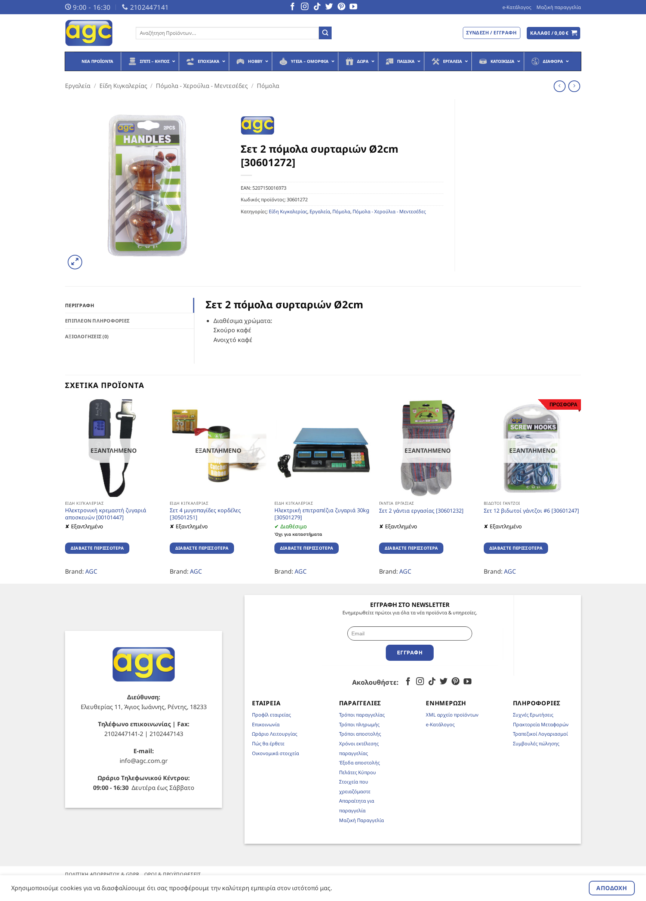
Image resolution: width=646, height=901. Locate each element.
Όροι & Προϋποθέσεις (172, 874)
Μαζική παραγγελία (558, 7)
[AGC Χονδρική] (94, 33)
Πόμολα (268, 86)
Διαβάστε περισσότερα (97, 548)
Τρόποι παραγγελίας (362, 714)
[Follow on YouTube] (353, 7)
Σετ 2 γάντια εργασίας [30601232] (421, 510)
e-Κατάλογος (516, 7)
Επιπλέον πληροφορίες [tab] (97, 320)
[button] (554, 33)
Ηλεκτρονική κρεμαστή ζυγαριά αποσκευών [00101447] (105, 514)
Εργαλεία (77, 86)
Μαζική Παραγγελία (361, 820)
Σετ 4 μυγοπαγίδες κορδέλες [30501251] (205, 514)
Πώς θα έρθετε (268, 743)
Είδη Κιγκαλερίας (123, 86)
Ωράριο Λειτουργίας (274, 733)
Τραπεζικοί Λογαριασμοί (540, 733)
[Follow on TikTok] (317, 7)
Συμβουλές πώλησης (536, 743)
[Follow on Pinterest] (341, 7)
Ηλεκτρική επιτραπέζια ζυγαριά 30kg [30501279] (321, 514)
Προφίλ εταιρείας (271, 714)
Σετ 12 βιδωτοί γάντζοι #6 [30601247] (531, 510)
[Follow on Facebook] (292, 7)
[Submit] (325, 33)
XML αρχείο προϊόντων (452, 714)
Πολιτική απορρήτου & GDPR (102, 874)
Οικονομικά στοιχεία (275, 753)
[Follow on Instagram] (304, 7)
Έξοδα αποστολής (359, 762)
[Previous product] (574, 86)
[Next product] (559, 86)
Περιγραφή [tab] (79, 305)
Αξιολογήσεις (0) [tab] (86, 336)
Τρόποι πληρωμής (359, 724)
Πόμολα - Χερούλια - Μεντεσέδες (202, 86)
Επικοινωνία (266, 724)
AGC (91, 571)
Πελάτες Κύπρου (357, 772)
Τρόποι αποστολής (360, 733)
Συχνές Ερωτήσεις (533, 714)
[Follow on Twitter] (329, 7)
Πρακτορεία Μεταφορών (541, 724)
